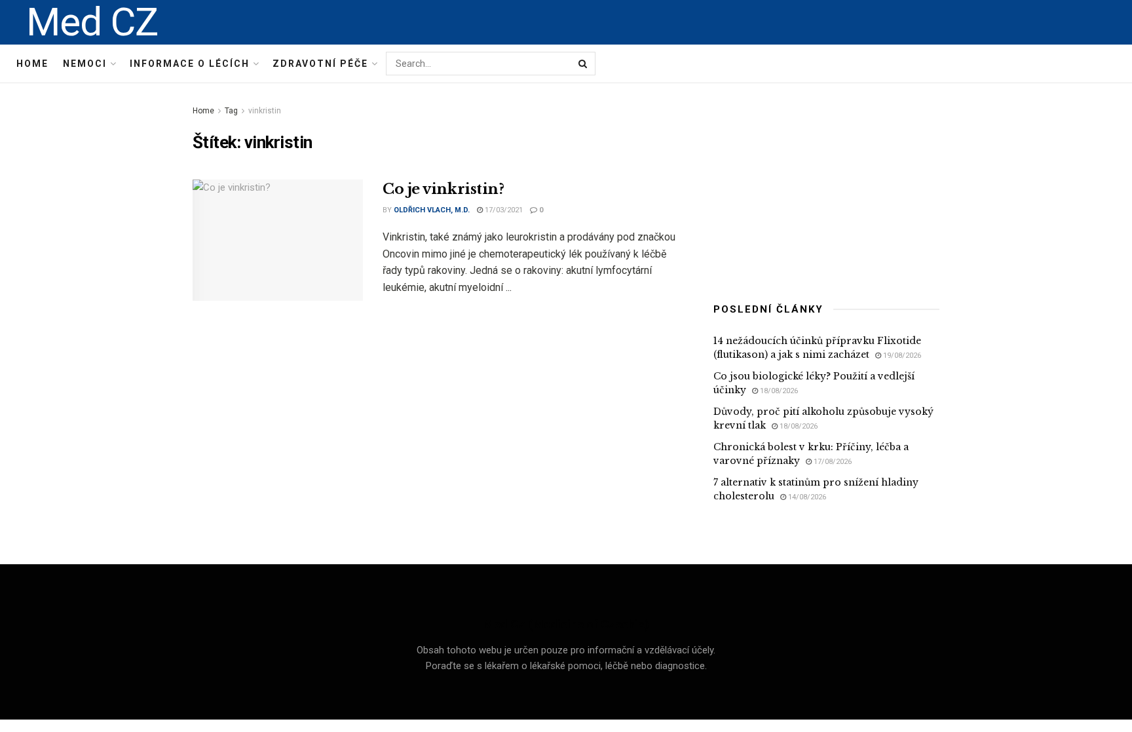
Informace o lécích (190, 63)
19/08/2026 (901, 355)
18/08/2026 (778, 391)
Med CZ (92, 22)
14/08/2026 (806, 497)
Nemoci (85, 63)
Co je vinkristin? (443, 189)
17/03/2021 (503, 210)
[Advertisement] (826, 185)
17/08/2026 (832, 461)
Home (32, 63)
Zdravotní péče (320, 63)
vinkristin (264, 110)
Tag (231, 110)
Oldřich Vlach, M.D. (432, 210)
